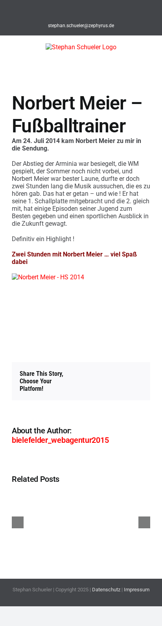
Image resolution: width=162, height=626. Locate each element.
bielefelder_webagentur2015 (60, 440)
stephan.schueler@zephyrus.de (81, 25)
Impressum (136, 590)
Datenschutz (106, 590)
